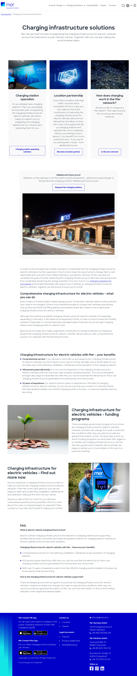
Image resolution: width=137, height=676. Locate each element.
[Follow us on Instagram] (97, 669)
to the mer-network (109, 152)
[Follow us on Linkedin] (102, 669)
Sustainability (92, 5)
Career (103, 5)
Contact (112, 5)
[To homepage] (10, 5)
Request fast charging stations (68, 187)
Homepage (6, 14)
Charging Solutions (74, 5)
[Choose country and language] (129, 5)
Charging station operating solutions (27, 150)
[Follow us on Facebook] (92, 669)
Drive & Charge (55, 5)
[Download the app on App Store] (25, 633)
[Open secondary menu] (134, 5)
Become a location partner (68, 152)
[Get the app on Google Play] (40, 633)
